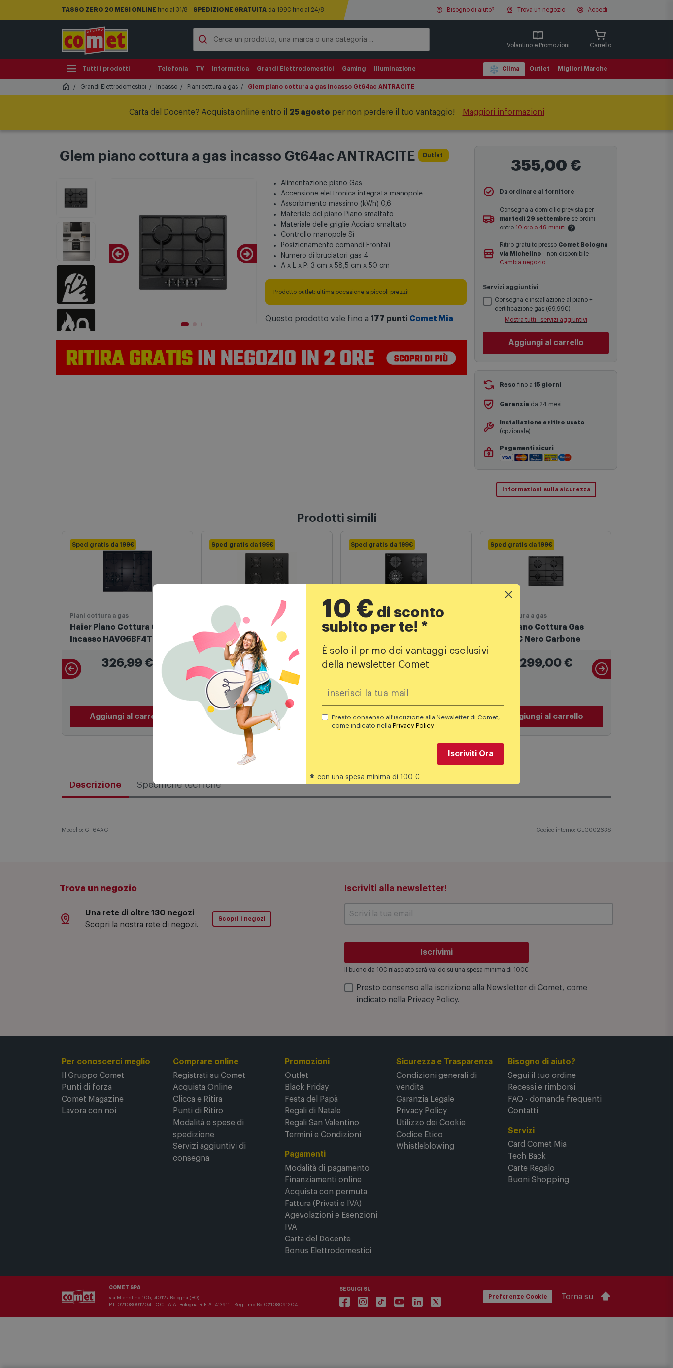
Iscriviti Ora (470, 754)
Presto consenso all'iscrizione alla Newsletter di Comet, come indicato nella (416, 721)
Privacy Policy (413, 725)
